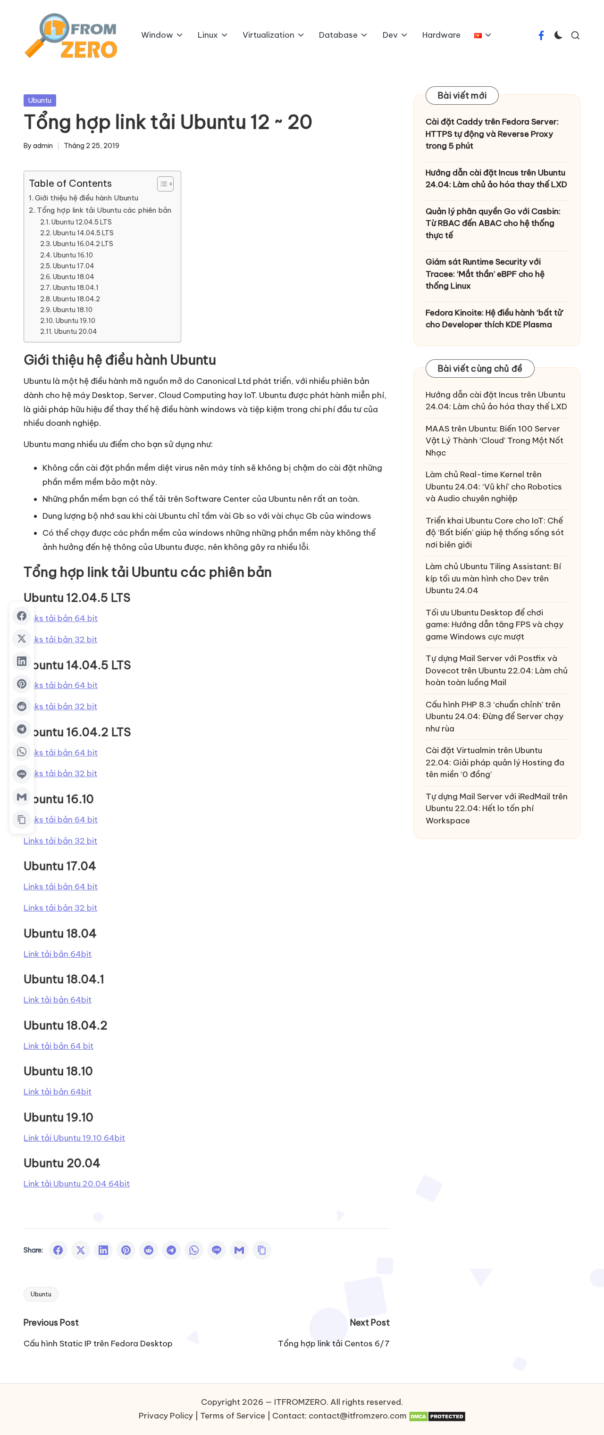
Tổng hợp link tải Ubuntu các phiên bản (104, 210)
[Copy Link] (261, 1250)
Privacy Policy (166, 1415)
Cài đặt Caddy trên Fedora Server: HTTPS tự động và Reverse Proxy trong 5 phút (492, 133)
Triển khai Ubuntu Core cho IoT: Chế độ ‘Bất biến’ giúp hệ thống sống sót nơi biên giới (495, 532)
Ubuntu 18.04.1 (76, 287)
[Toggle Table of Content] (160, 184)
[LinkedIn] (103, 1250)
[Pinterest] (126, 1250)
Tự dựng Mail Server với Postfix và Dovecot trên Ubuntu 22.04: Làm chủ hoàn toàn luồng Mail (497, 670)
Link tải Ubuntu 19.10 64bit (74, 1138)
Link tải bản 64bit (58, 954)
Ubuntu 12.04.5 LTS (81, 222)
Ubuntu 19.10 (75, 320)
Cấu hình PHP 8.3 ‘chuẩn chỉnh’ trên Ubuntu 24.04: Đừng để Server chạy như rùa (494, 716)
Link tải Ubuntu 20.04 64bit (77, 1183)
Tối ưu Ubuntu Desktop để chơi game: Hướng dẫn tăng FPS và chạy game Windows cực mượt (494, 624)
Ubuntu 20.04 (75, 331)
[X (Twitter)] (80, 1250)
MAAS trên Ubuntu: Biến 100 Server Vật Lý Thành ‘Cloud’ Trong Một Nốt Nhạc (494, 440)
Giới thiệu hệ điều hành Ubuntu (86, 197)
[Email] (239, 1250)
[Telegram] (171, 1250)
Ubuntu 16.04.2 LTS (83, 244)
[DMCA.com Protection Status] (437, 1416)
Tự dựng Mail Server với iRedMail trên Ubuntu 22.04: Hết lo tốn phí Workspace (497, 808)
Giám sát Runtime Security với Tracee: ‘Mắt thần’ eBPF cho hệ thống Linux (485, 274)
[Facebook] (58, 1250)
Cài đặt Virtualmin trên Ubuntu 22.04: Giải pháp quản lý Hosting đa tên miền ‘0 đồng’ (495, 762)
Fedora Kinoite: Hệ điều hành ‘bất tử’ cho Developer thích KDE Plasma (494, 318)
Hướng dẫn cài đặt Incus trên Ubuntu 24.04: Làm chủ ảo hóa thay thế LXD (496, 178)
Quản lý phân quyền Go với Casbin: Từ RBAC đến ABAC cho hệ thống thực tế (493, 223)
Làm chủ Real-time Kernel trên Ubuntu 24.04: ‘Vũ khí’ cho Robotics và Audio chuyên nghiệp (494, 486)
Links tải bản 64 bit (61, 618)
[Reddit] (148, 1250)
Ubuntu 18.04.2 (76, 299)
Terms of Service (232, 1415)
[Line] (216, 1250)
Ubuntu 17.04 (73, 266)
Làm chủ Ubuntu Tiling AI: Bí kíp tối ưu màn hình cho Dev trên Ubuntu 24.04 (493, 578)
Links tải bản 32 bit (60, 639)
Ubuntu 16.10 (73, 255)
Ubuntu (39, 100)
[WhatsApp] (194, 1250)
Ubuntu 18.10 (72, 310)
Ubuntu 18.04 (73, 277)
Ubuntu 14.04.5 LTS (83, 233)
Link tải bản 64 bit (58, 1046)
